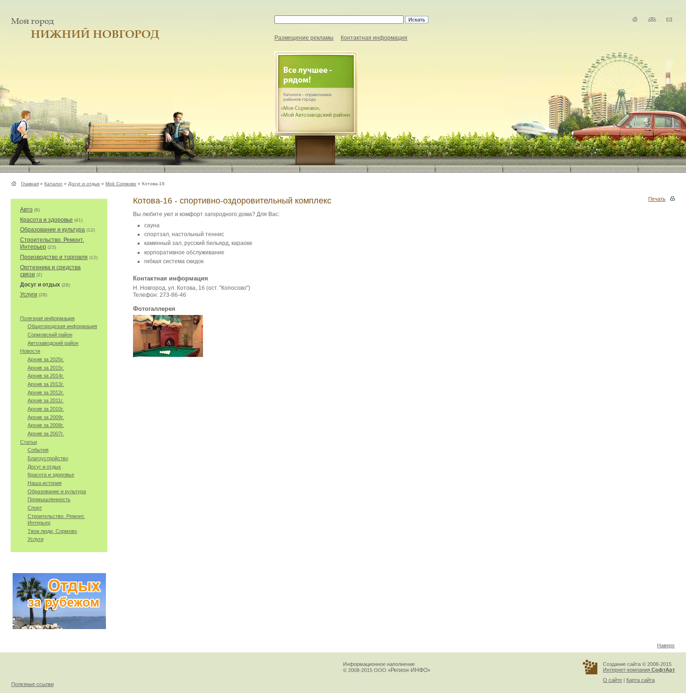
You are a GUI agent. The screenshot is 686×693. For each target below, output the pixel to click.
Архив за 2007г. (46, 433)
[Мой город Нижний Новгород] (79, 38)
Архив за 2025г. (46, 359)
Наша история (45, 483)
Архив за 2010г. (46, 409)
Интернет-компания (639, 669)
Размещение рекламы (304, 38)
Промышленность (49, 499)
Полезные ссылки (32, 684)
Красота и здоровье (46, 220)
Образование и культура (52, 229)
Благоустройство (48, 458)
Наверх (666, 645)
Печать (656, 199)
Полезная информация (47, 318)
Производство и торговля (54, 257)
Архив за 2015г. (46, 368)
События (38, 450)
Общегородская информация (62, 326)
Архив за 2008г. (46, 425)
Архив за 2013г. (46, 384)
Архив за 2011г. (45, 400)
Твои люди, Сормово (52, 531)
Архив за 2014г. (46, 375)
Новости (30, 351)
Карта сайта (640, 680)
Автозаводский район (53, 343)
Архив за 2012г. (46, 392)
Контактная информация (374, 38)
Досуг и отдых (84, 183)
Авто (26, 209)
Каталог (53, 183)
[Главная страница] (15, 183)
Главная (30, 183)
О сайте (612, 680)
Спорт (35, 508)
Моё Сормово (120, 183)
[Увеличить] (168, 355)
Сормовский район (50, 334)
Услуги (28, 294)
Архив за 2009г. (46, 417)
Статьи (28, 442)
